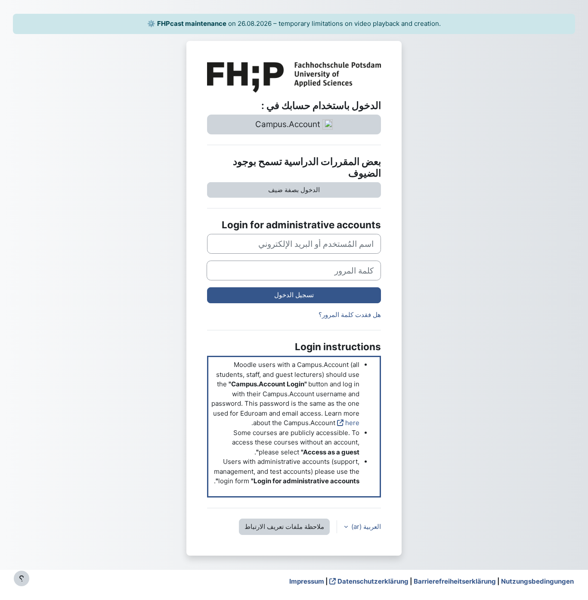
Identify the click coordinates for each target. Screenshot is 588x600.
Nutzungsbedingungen (537, 581)
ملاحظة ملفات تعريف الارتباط (284, 526)
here (352, 423)
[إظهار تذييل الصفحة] (21, 578)
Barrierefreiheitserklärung (455, 581)
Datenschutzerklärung (373, 581)
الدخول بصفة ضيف (294, 190)
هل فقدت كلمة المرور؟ (350, 315)
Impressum (306, 581)
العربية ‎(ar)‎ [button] (365, 526)
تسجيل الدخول (294, 295)
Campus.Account (288, 124)
